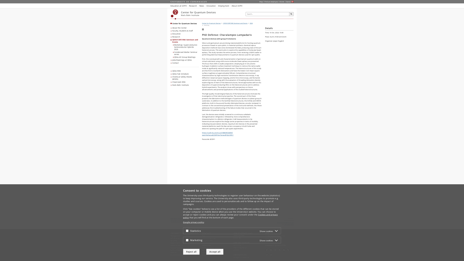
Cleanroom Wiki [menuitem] (178, 82)
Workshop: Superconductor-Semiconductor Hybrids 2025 (186, 47)
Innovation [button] (211, 6)
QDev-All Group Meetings (185, 57)
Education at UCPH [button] (178, 6)
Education (176, 34)
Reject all (191, 251)
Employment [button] (223, 6)
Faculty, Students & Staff (182, 31)
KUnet (282, 2)
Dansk (288, 2)
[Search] (291, 14)
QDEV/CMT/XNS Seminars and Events (185, 41)
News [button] (201, 6)
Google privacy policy (193, 222)
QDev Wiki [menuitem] (176, 71)
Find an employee (271, 2)
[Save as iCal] (203, 29)
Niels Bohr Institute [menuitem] (180, 85)
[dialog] (232, 222)
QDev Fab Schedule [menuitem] (180, 74)
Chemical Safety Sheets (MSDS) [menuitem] (182, 78)
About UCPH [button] (237, 6)
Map (261, 2)
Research (176, 37)
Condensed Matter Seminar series (185, 53)
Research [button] (193, 6)
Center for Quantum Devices (184, 23)
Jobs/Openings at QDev (182, 60)
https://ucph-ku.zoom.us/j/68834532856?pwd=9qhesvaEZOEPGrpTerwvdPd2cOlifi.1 (218, 134)
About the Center (179, 28)
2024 (251, 23)
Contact (175, 63)
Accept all (214, 251)
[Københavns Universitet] (174, 14)
